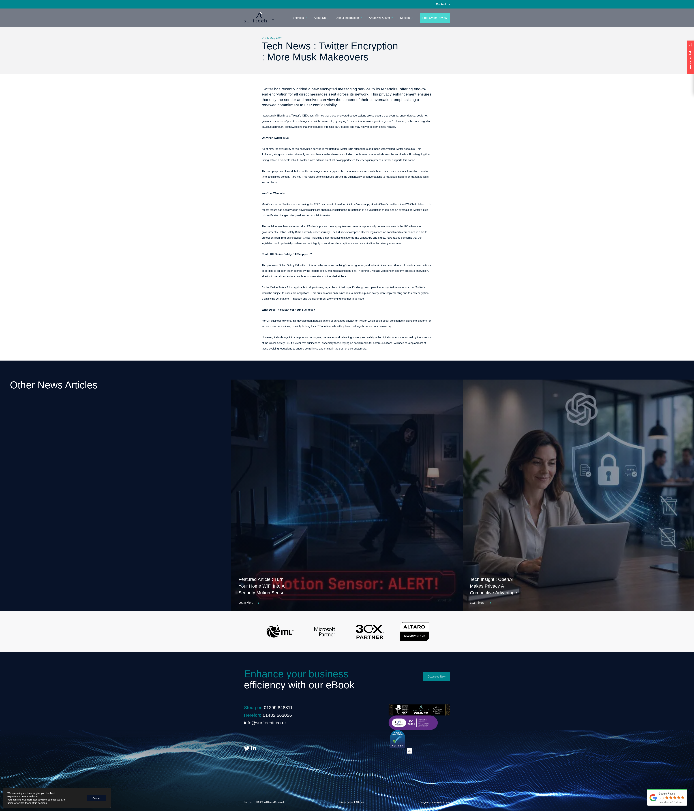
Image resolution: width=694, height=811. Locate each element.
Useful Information (347, 17)
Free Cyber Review (434, 17)
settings (42, 802)
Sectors (405, 17)
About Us (320, 17)
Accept (96, 798)
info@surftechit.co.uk (265, 722)
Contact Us (443, 4)
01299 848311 (278, 707)
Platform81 (444, 802)
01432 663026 (277, 715)
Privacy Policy (346, 802)
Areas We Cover (379, 17)
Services (298, 17)
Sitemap (360, 802)
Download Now (436, 676)
